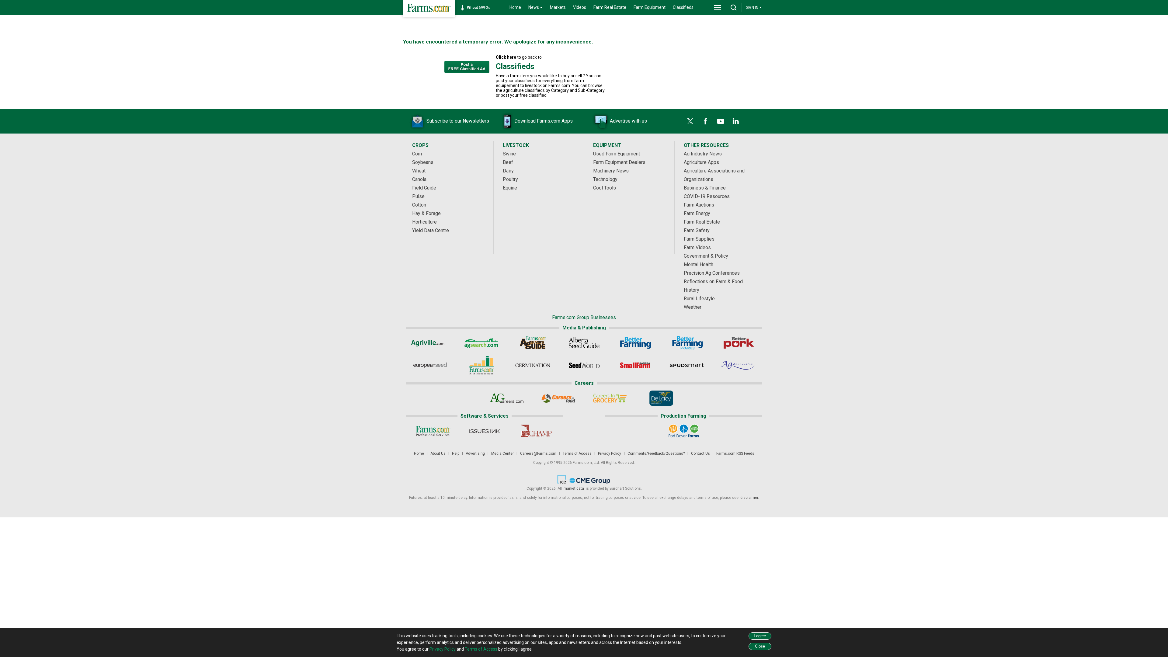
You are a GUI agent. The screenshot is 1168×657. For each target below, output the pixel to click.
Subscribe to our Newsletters (457, 121)
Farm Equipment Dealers (619, 162)
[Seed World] (584, 365)
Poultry (510, 179)
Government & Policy (706, 256)
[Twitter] (690, 121)
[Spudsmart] (687, 365)
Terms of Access (577, 453)
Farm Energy (697, 213)
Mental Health (698, 264)
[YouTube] (720, 121)
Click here (506, 57)
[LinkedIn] (736, 121)
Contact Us (700, 453)
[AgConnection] (738, 365)
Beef (508, 162)
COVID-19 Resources (707, 196)
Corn (417, 154)
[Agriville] (430, 343)
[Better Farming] (636, 343)
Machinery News (611, 171)
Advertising (475, 453)
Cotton (419, 205)
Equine (510, 188)
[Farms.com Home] (429, 8)
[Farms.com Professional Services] (433, 431)
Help (455, 453)
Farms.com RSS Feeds (735, 453)
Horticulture (424, 222)
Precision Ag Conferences (712, 273)
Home (515, 7)
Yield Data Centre (430, 230)
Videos (579, 7)
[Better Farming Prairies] (687, 343)
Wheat (419, 171)
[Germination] (533, 365)
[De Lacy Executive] (661, 398)
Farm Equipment (650, 7)
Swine (509, 154)
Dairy (508, 171)
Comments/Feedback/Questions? (656, 453)
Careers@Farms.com (538, 453)
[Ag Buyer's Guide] (533, 343)
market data (574, 488)
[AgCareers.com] (507, 398)
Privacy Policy (609, 453)
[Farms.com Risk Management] (481, 365)
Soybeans (422, 162)
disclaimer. (749, 497)
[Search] (733, 7)
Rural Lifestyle (699, 298)
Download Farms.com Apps (543, 121)
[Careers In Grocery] (610, 398)
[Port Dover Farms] (684, 431)
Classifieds (683, 7)
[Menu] (717, 7)
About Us (438, 453)
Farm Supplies (699, 239)
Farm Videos (697, 247)
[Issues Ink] (484, 431)
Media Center (502, 453)
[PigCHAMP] (536, 431)
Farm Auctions (699, 205)
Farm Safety (697, 230)
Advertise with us (628, 121)
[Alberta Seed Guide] (584, 343)
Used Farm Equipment (616, 154)
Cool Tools (604, 188)
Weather (692, 307)
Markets (558, 7)
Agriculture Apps (701, 162)
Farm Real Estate (609, 7)
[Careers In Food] (558, 398)
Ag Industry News (703, 154)
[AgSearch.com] (481, 343)
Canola (419, 179)
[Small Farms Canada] (636, 365)
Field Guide (424, 188)
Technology (605, 179)
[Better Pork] (738, 343)
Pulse (418, 196)
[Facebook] (705, 121)
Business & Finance (705, 188)
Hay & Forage (426, 213)
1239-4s (482, 7)
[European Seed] (430, 365)
